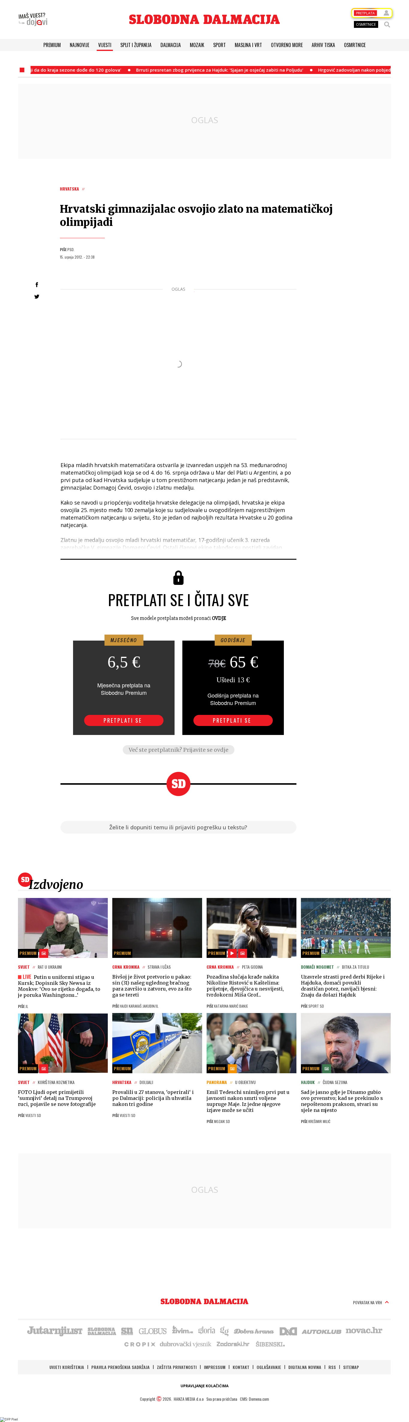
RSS (332, 1367)
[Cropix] (139, 1344)
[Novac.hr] (364, 1331)
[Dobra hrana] (254, 1331)
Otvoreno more (287, 45)
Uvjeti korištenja (66, 1367)
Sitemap (351, 1367)
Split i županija (136, 45)
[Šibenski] (270, 1344)
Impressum (214, 1367)
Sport (219, 45)
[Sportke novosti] (127, 1331)
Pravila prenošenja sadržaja (120, 1367)
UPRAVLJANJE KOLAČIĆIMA (204, 1385)
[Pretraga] (387, 25)
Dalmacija (170, 45)
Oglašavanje (269, 1367)
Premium (52, 45)
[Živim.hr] (182, 1331)
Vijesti (104, 45)
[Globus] (153, 1331)
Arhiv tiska (323, 45)
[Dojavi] (33, 19)
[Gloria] (206, 1331)
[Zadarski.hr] (233, 1344)
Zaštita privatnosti (177, 1367)
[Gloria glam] (224, 1331)
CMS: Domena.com (254, 1399)
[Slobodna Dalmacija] (204, 19)
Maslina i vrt (248, 45)
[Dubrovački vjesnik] (186, 1344)
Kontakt (241, 1367)
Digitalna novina (304, 1367)
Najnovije (79, 45)
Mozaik (197, 45)
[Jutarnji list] (54, 1331)
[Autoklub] (322, 1331)
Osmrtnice (355, 45)
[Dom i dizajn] (288, 1331)
